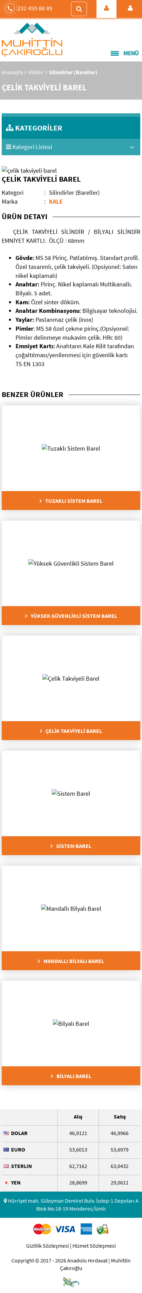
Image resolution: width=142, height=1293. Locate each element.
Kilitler (35, 72)
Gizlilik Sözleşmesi (47, 1245)
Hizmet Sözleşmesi (94, 1245)
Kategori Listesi (31, 147)
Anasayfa (12, 72)
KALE (56, 201)
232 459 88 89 (34, 8)
